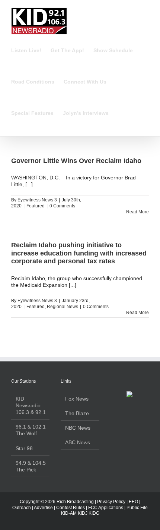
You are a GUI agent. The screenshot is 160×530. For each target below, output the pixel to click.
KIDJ (82, 513)
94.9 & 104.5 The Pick (31, 466)
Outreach (21, 507)
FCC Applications (105, 507)
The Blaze (77, 413)
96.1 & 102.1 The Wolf (31, 430)
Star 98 (24, 448)
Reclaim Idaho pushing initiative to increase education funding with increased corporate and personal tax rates (79, 253)
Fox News (77, 399)
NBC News (77, 428)
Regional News (62, 306)
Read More (137, 211)
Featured (35, 205)
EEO (133, 501)
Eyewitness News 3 (37, 200)
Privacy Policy (111, 501)
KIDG (94, 513)
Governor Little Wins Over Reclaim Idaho (76, 160)
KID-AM (69, 513)
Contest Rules (70, 507)
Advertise (43, 507)
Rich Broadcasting (75, 501)
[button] (120, 113)
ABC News (77, 442)
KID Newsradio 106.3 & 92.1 (31, 405)
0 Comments (62, 205)
